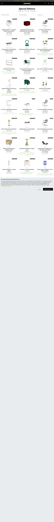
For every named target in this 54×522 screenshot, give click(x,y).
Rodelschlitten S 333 (27, 109)
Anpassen (39, 189)
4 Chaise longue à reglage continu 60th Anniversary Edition (45, 149)
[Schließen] (52, 1)
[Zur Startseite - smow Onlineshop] (27, 3)
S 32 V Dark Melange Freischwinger (45, 109)
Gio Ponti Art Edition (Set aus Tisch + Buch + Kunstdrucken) (45, 50)
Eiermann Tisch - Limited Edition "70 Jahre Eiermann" (9, 50)
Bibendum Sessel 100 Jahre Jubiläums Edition (9, 149)
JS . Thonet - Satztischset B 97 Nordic (9, 109)
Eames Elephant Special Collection (27, 88)
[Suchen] (45, 3)
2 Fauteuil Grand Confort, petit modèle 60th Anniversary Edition (27, 30)
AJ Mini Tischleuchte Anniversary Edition (9, 89)
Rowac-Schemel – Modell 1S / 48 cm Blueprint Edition (45, 170)
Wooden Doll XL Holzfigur (45, 88)
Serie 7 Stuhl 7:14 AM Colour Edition (45, 69)
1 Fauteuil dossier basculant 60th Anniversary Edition (27, 69)
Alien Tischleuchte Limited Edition (9, 129)
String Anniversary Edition (9, 69)
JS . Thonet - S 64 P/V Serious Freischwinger (45, 30)
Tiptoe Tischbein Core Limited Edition (9, 170)
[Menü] (2, 3)
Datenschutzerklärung (6, 186)
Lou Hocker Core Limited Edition (27, 169)
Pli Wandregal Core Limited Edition (27, 129)
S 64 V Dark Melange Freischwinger (45, 129)
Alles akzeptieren (48, 189)
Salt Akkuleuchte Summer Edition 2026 (27, 149)
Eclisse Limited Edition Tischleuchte (27, 49)
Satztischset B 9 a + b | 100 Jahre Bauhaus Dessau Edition (9, 30)
